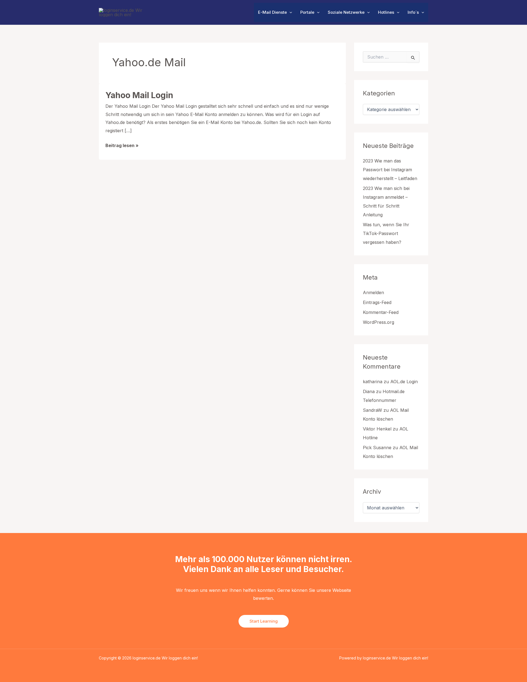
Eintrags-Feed (377, 302)
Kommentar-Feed (381, 312)
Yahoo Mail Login (139, 95)
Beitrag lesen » (122, 146)
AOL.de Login (404, 381)
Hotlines (386, 12)
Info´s (413, 12)
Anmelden (373, 292)
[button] (289, 12)
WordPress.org (378, 322)
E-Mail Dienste (272, 12)
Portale (307, 12)
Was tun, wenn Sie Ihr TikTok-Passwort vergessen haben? (386, 233)
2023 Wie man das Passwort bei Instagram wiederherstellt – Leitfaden (390, 169)
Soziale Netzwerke (346, 12)
